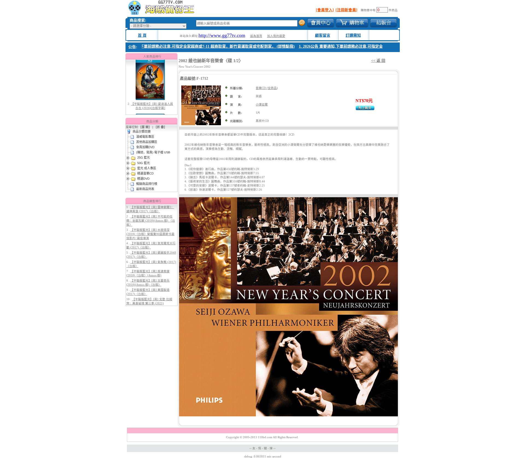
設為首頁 (256, 36)
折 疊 (160, 127)
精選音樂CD (145, 173)
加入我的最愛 (276, 36)
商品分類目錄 (142, 131)
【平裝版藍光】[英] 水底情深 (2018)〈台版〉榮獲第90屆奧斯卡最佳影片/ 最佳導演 (150, 234)
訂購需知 (353, 35)
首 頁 (142, 35)
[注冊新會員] (346, 10)
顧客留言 (322, 35)
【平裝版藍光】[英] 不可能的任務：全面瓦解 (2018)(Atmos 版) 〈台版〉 (150, 220)
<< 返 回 (378, 61)
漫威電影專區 (145, 136)
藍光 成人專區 (146, 168)
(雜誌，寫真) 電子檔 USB (153, 152)
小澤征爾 (262, 104)
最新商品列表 (145, 189)
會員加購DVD (145, 147)
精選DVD (143, 178)
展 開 (145, 127)
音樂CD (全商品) (267, 88)
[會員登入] (325, 10)
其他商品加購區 (146, 142)
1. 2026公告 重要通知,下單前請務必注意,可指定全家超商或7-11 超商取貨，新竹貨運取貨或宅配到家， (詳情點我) (195, 46)
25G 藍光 (143, 157)
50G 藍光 (143, 163)
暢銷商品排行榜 (146, 183)
